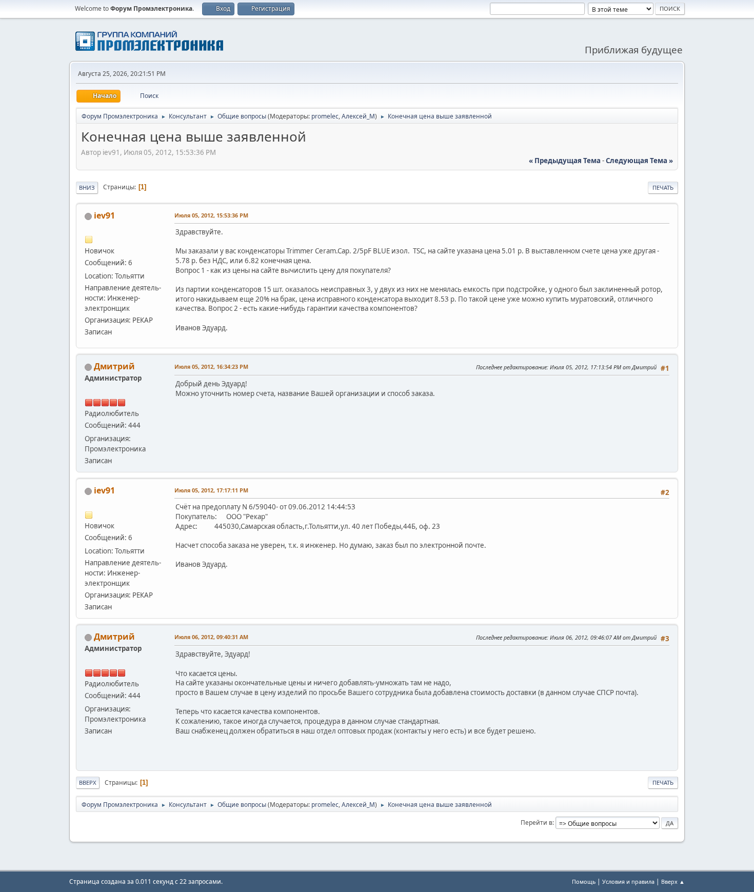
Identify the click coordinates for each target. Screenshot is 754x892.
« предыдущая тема (565, 160)
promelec (325, 116)
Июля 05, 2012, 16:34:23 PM (211, 366)
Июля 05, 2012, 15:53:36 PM (211, 215)
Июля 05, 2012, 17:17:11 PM (211, 490)
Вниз (87, 187)
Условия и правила (628, 881)
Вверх (87, 782)
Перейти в (536, 822)
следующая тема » (639, 160)
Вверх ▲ (673, 881)
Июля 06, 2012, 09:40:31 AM (211, 637)
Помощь (584, 881)
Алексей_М (358, 116)
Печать (662, 187)
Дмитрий (114, 366)
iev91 (104, 215)
